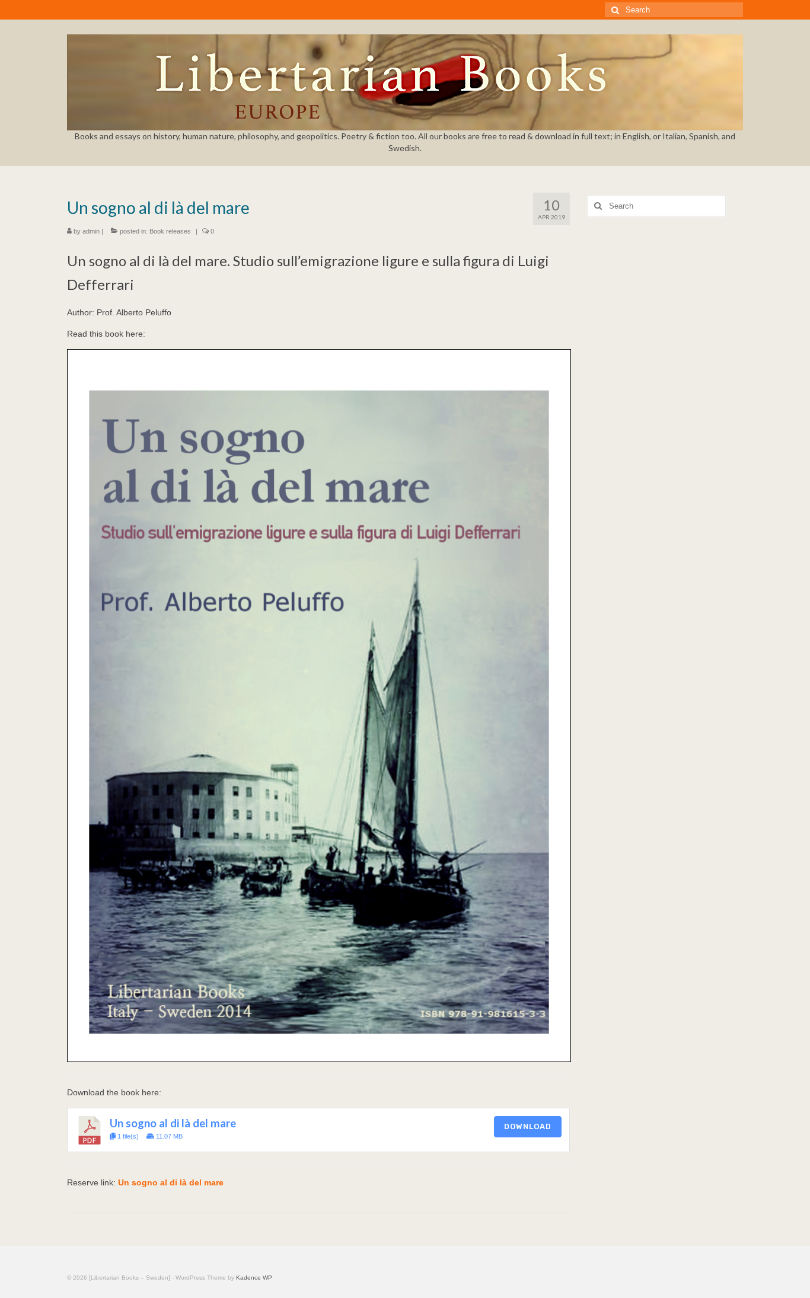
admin (91, 231)
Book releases (170, 231)
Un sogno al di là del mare (173, 1123)
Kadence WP (254, 1277)
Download (527, 1126)
